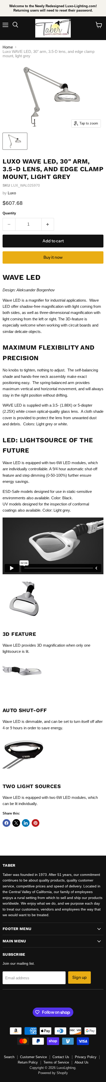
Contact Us (60, 1057)
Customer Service (33, 1057)
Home (8, 47)
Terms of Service (56, 1062)
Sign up (79, 977)
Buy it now (53, 257)
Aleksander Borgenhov (35, 290)
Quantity (9, 213)
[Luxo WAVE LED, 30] (15, 141)
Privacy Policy (85, 1057)
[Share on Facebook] (6, 823)
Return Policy (28, 1062)
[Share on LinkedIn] (26, 823)
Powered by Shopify (53, 1073)
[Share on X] (16, 823)
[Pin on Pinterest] (35, 823)
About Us (82, 1062)
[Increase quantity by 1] (48, 224)
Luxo (12, 193)
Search (9, 1057)
